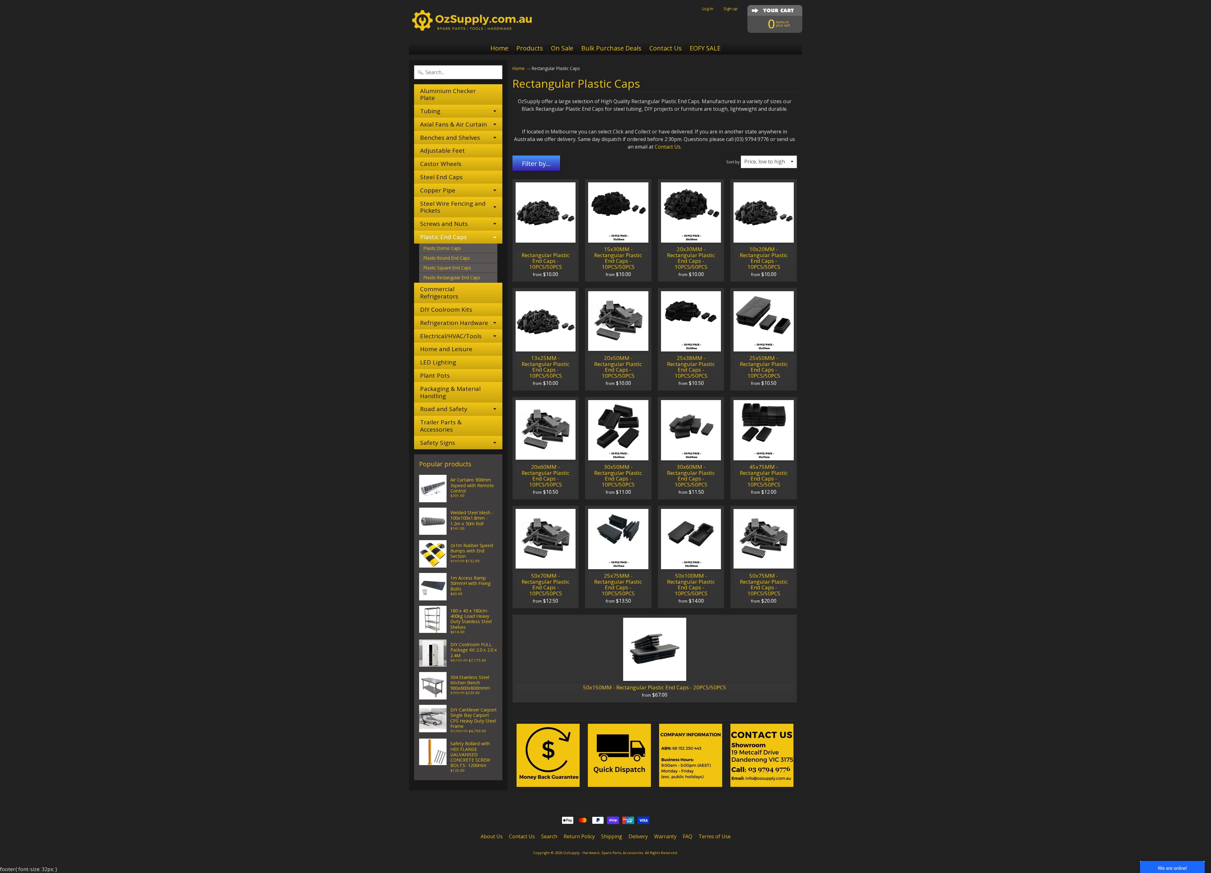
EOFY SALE (705, 48)
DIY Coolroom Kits (446, 309)
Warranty (665, 836)
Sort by (733, 162)
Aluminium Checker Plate (448, 94)
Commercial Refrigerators (439, 292)
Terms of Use (715, 836)
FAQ (687, 836)
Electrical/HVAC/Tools (451, 336)
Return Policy (579, 836)
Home (499, 48)
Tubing (430, 111)
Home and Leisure (446, 349)
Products (529, 48)
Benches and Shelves (450, 137)
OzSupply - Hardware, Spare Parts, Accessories (603, 852)
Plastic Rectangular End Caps (452, 277)
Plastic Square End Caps (447, 268)
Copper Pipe (437, 190)
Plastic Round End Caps (447, 258)
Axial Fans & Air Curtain (453, 124)
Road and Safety (443, 409)
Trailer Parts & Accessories (441, 426)
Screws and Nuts (444, 224)
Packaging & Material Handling (450, 392)
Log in (707, 9)
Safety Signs (437, 443)
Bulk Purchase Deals (611, 48)
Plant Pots (435, 375)
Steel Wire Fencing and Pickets (453, 207)
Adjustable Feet (442, 150)
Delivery (638, 836)
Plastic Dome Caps (442, 248)
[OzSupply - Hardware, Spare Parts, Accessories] (472, 21)
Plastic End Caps (443, 237)
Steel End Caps (441, 177)
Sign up (730, 9)
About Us (492, 836)
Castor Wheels (440, 164)
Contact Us (665, 48)
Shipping (611, 836)
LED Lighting (438, 362)
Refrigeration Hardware (454, 323)
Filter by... (536, 163)
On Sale (562, 48)
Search (549, 836)
